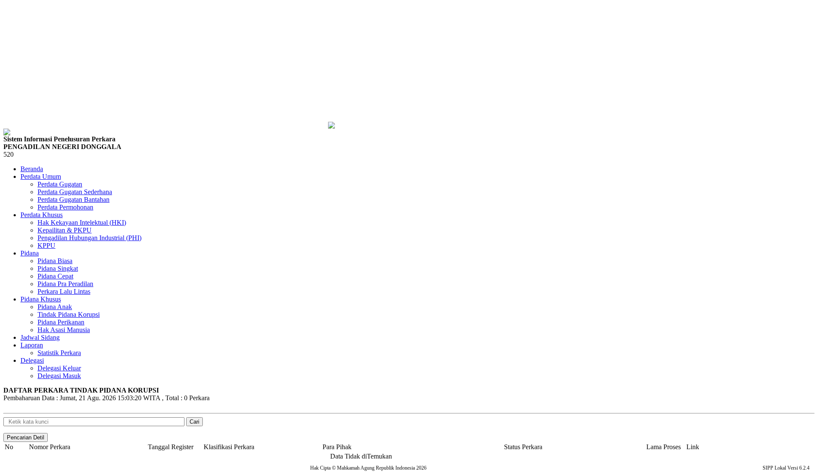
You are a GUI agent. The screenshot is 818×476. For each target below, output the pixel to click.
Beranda (31, 168)
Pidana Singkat (57, 268)
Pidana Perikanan (60, 322)
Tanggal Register (170, 446)
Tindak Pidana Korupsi (68, 314)
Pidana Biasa (54, 260)
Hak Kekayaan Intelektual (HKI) (81, 222)
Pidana (29, 253)
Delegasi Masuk (59, 375)
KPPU (46, 245)
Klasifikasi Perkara (229, 446)
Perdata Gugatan (59, 184)
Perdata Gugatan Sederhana (74, 191)
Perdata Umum (40, 176)
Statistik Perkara (59, 352)
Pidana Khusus (40, 299)
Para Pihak (337, 446)
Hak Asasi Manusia (63, 329)
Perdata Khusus (41, 214)
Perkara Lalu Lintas (63, 291)
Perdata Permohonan (65, 207)
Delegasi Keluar (59, 368)
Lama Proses (663, 446)
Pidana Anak (54, 306)
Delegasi (32, 360)
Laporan (31, 345)
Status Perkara (523, 446)
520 (8, 154)
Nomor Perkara (49, 446)
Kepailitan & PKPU (64, 230)
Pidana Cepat (55, 276)
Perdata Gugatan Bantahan (73, 199)
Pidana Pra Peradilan (65, 283)
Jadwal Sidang (40, 337)
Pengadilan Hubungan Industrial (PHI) (89, 237)
